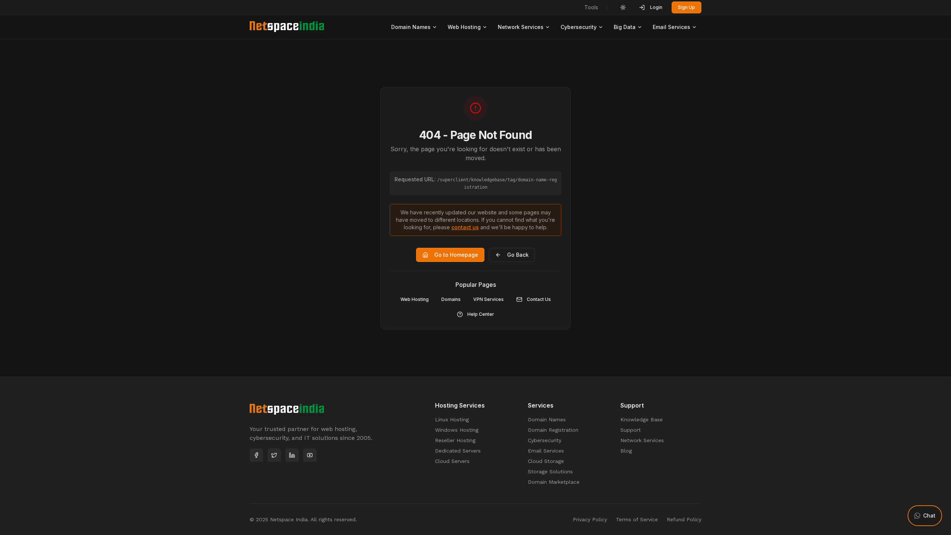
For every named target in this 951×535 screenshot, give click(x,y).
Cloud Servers (452, 461)
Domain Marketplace (554, 482)
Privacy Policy (590, 519)
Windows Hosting (456, 430)
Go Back (518, 255)
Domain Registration (553, 430)
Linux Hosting (452, 419)
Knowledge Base (641, 419)
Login (656, 7)
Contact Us (539, 299)
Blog (626, 451)
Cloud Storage (546, 461)
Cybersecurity (579, 27)
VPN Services (488, 299)
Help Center (480, 314)
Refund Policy (684, 519)
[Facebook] (256, 455)
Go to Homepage (456, 255)
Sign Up (686, 7)
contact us (465, 227)
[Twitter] (274, 455)
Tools (591, 7)
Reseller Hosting (455, 440)
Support (630, 430)
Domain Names (411, 27)
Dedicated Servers (458, 451)
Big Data (625, 27)
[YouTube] (310, 455)
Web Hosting (464, 27)
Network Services (520, 27)
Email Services (671, 27)
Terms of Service (637, 519)
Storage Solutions (550, 471)
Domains (451, 299)
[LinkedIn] (292, 455)
